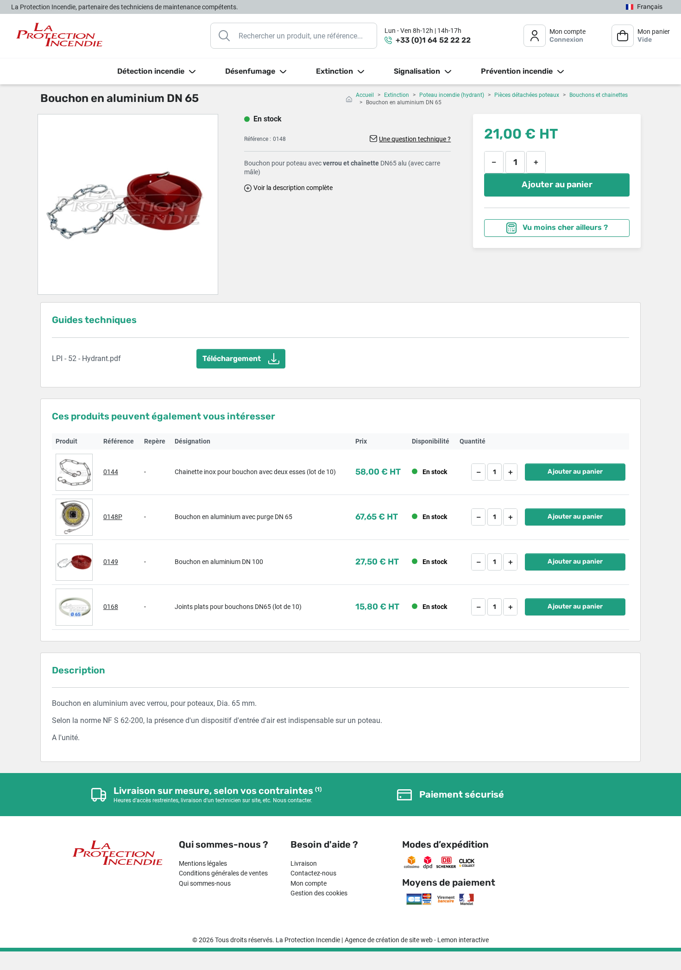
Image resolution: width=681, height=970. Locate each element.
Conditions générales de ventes (223, 873)
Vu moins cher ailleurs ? (564, 227)
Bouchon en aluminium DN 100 (219, 561)
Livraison (303, 863)
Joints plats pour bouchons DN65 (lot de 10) (238, 606)
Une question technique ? (415, 139)
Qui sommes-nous (205, 883)
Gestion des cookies (318, 893)
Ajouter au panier (557, 184)
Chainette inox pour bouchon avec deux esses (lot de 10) (255, 471)
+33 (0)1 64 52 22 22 (433, 40)
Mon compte (308, 883)
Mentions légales (203, 863)
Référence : (257, 139)
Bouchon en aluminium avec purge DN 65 (233, 516)
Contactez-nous (313, 873)
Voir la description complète (293, 187)
